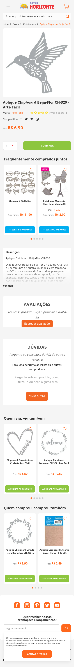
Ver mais (8, 285)
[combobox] (37, 16)
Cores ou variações (22, 229)
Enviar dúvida (37, 396)
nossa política (44, 642)
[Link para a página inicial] (6, 24)
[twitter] (26, 119)
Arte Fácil (17, 112)
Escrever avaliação (37, 323)
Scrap (16, 24)
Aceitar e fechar (37, 654)
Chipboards (29, 24)
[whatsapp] (37, 119)
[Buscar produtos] (67, 16)
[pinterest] (32, 119)
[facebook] (21, 119)
